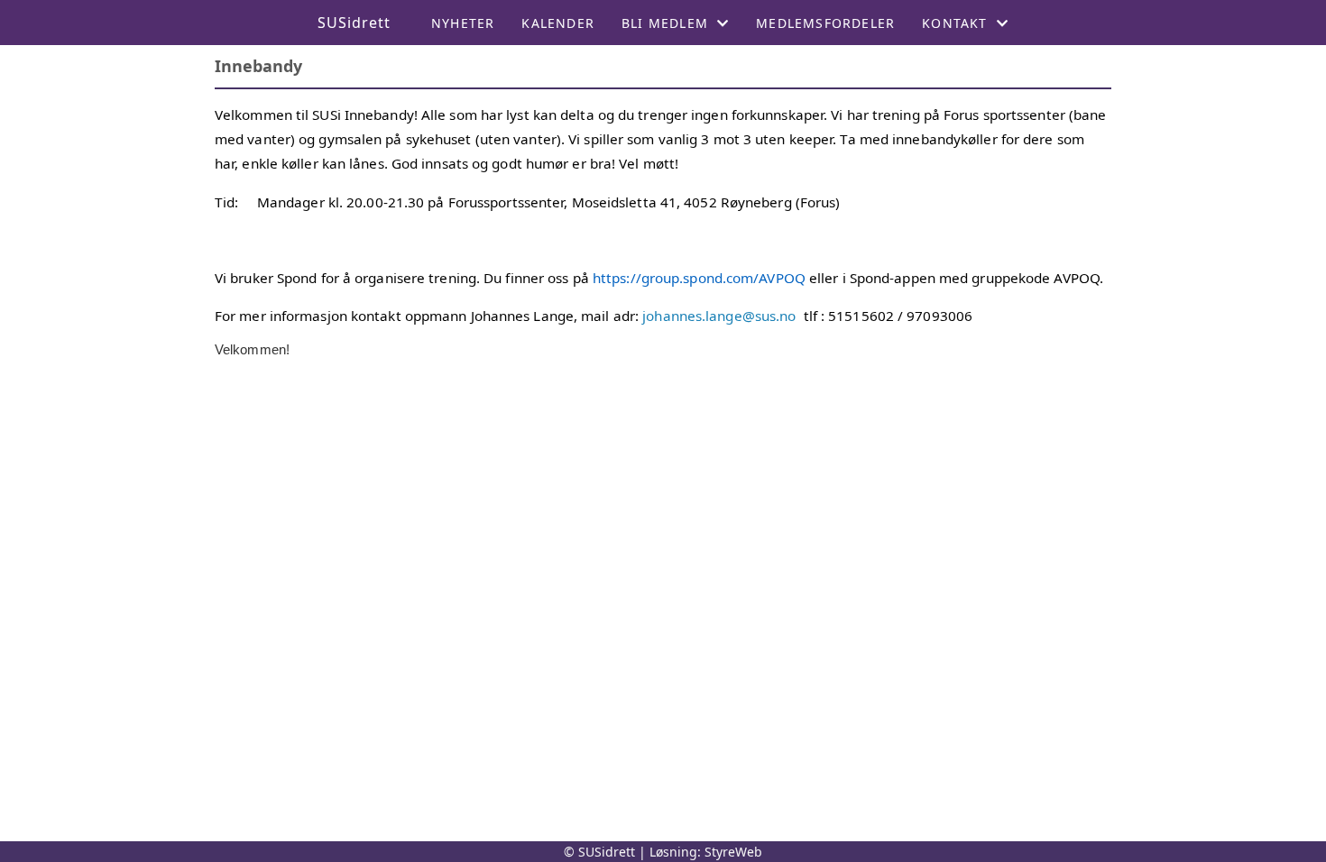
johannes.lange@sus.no (719, 316)
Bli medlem (665, 23)
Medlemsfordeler (825, 23)
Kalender (557, 23)
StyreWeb (733, 851)
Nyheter (462, 23)
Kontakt (954, 23)
